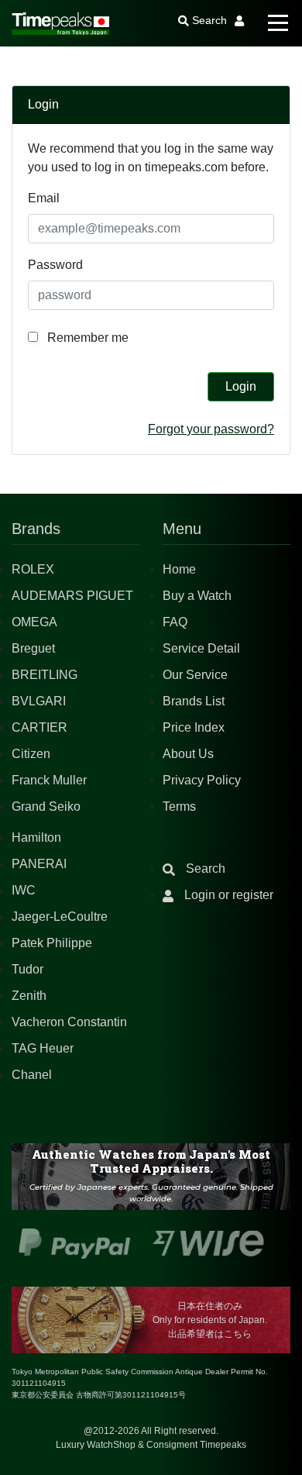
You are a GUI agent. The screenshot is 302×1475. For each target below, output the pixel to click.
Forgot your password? (211, 429)
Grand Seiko (46, 806)
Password (55, 264)
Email (44, 198)
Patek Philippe (52, 942)
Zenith (29, 995)
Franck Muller (49, 780)
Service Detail (201, 648)
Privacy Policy (202, 780)
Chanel (32, 1074)
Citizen (31, 753)
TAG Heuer (43, 1048)
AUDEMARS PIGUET (72, 595)
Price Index (194, 727)
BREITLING (44, 674)
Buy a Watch (197, 595)
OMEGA (34, 622)
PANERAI (39, 863)
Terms (179, 806)
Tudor (27, 969)
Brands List (194, 701)
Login (240, 386)
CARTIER (39, 727)
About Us (188, 753)
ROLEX (33, 569)
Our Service (195, 674)
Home (179, 569)
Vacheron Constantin (69, 1022)
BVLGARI (39, 701)
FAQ (175, 622)
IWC (24, 890)
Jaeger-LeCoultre (60, 916)
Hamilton (36, 837)
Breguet (33, 648)
